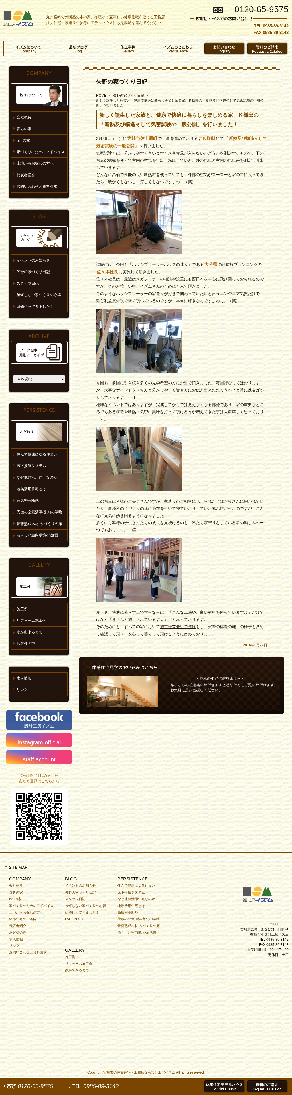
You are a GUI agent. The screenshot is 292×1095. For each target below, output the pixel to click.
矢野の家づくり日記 (121, 81)
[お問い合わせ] (224, 48)
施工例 (22, 609)
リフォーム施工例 (31, 620)
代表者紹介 (26, 175)
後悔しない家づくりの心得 (39, 295)
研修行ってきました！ (35, 306)
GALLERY (75, 950)
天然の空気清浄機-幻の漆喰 (39, 512)
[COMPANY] (28, 48)
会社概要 (24, 117)
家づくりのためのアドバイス (41, 152)
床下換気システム (31, 466)
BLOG (71, 878)
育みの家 (24, 129)
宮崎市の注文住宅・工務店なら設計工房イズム (139, 1072)
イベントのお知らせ (33, 260)
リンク (22, 690)
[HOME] (260, 893)
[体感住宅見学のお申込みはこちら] (181, 685)
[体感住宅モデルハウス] (224, 1086)
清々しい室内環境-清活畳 (37, 535)
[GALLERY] (128, 48)
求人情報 (24, 678)
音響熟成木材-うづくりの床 (39, 524)
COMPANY (20, 878)
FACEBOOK (74, 919)
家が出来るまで (29, 632)
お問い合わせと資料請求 (37, 186)
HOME (101, 96)
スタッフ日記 (28, 283)
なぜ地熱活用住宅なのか (37, 477)
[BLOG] (78, 48)
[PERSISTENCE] (178, 48)
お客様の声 (26, 643)
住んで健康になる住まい (37, 454)
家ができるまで (77, 970)
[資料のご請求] (267, 48)
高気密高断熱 (28, 500)
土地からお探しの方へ (35, 163)
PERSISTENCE (132, 878)
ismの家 (23, 140)
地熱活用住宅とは (31, 489)
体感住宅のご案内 (22, 919)
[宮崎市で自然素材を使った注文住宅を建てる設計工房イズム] (18, 18)
